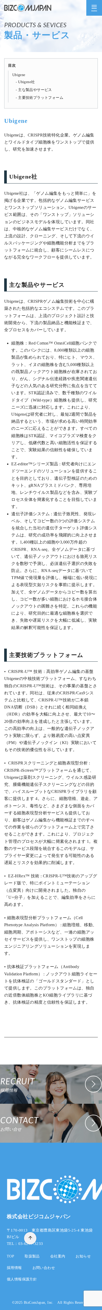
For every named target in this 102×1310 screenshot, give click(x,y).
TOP (10, 1256)
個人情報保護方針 (22, 1279)
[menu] (94, 8)
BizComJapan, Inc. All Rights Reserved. (57, 1302)
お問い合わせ (43, 1268)
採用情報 (14, 1268)
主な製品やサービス (35, 90)
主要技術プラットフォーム (40, 98)
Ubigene (18, 75)
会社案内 (57, 1256)
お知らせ (83, 1256)
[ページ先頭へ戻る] (30, 1238)
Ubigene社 (26, 82)
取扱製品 (32, 1256)
